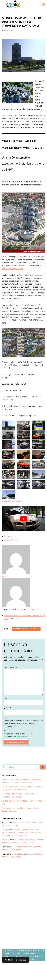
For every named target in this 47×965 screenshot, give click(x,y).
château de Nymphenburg (13, 268)
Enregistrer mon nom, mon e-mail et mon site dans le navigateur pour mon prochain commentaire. (23, 724)
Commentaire (10, 667)
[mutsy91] (16, 573)
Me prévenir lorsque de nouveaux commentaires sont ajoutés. (18, 735)
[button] (43, 4)
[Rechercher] (42, 766)
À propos (8, 536)
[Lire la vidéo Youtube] (23, 518)
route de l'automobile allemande (26, 629)
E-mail (7, 708)
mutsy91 (8, 30)
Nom (6, 698)
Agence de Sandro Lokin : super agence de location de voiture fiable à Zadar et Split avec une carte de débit (22, 833)
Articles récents (11, 540)
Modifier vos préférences (15, 960)
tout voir (35, 609)
